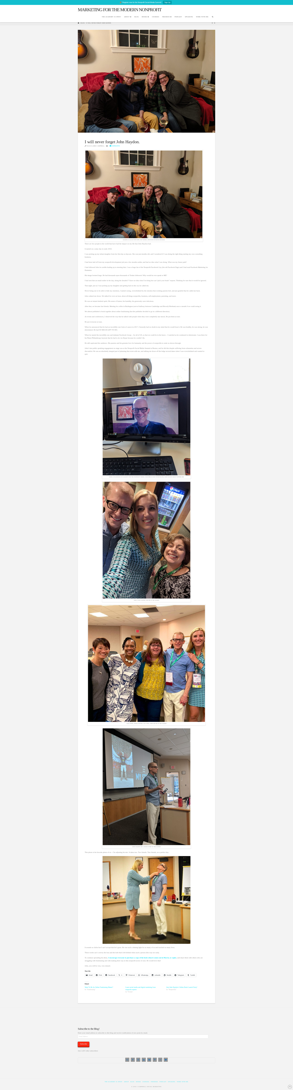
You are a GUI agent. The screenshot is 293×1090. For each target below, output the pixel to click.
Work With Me (182, 1081)
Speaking (171, 1081)
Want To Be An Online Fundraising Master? (99, 987)
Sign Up (167, 2)
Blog (132, 1081)
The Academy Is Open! (113, 1081)
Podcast (163, 1081)
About (126, 1081)
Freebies (154, 1081)
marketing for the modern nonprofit (119, 9)
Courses (145, 1081)
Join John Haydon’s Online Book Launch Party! (181, 987)
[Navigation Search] (212, 17)
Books (138, 1081)
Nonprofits (115, 146)
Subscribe (83, 1044)
